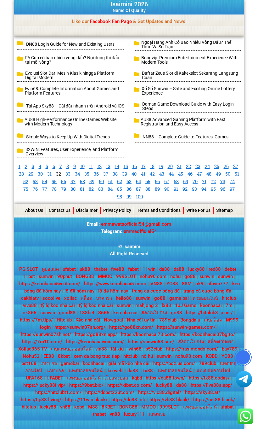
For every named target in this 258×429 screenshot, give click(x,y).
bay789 (230, 349)
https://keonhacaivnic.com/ (95, 342)
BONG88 (85, 276)
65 (147, 181)
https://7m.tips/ (36, 320)
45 (180, 174)
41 (143, 174)
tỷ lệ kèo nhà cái (58, 305)
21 (179, 166)
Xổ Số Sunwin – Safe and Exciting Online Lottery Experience (188, 91)
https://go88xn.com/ (131, 327)
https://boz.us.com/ (174, 363)
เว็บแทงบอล (116, 378)
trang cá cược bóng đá (156, 291)
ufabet (69, 269)
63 (129, 181)
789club (168, 320)
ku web (115, 371)
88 (147, 189)
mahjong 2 (146, 305)
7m (229, 305)
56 (63, 181)
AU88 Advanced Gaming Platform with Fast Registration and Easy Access (183, 121)
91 (176, 189)
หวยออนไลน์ (205, 298)
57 (73, 181)
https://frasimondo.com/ (192, 349)
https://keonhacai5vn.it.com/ (49, 284)
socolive (51, 298)
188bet (86, 313)
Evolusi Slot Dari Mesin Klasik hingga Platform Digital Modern (69, 75)
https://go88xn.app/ (96, 334)
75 (25, 189)
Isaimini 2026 (129, 4)
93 (194, 189)
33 (67, 174)
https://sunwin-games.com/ (186, 327)
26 (226, 166)
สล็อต (86, 298)
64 (138, 181)
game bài (179, 298)
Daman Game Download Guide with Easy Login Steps (188, 106)
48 (208, 174)
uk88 (85, 269)
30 (40, 174)
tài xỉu (117, 349)
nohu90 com (153, 276)
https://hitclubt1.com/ (58, 392)
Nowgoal (113, 320)
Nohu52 (31, 356)
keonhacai (211, 305)
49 (218, 174)
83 (100, 189)
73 (222, 181)
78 (54, 189)
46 (190, 174)
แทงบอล (48, 363)
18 (152, 166)
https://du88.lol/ (128, 400)
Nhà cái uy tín (141, 320)
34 (77, 174)
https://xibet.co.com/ (129, 385)
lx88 (166, 305)
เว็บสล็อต (213, 320)
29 (30, 174)
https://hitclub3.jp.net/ (209, 313)
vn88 (65, 407)
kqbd (137, 378)
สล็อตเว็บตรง (154, 313)
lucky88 (196, 269)
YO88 (172, 284)
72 (213, 181)
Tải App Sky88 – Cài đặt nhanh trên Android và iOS (75, 105)
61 (110, 181)
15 (126, 166)
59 (91, 181)
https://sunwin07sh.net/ (46, 334)
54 (44, 181)
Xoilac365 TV (32, 349)
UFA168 (34, 378)
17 (143, 166)
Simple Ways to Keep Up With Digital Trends (68, 136)
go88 (190, 276)
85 (119, 189)
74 (232, 181)
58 (82, 181)
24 (207, 166)
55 (54, 181)
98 (119, 197)
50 (227, 174)
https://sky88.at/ (202, 392)
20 (170, 166)
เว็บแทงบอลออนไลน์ (71, 349)
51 (237, 174)
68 (176, 181)
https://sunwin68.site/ (151, 342)
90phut (64, 276)
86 (129, 189)
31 (49, 174)
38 (115, 174)
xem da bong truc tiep (97, 356)
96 (222, 189)
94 (203, 189)
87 (138, 189)
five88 (117, 269)
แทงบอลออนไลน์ (86, 371)
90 (166, 189)
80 (73, 189)
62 (119, 181)
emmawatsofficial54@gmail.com (136, 224)
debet (230, 269)
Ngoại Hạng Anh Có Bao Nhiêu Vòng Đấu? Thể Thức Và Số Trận (186, 44)
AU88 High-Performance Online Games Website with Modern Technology (70, 121)
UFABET (55, 378)
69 (185, 181)
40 (134, 174)
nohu (175, 276)
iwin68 (134, 349)
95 (213, 189)
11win (149, 269)
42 (152, 174)
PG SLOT (28, 269)
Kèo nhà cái (88, 320)
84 (110, 189)
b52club (153, 349)
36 (96, 174)
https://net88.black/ (214, 400)
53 (35, 181)
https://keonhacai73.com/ (148, 334)
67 (166, 181)
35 (86, 174)
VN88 (156, 284)
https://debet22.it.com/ (109, 392)
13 (108, 166)
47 (199, 174)
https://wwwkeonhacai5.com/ (115, 284)
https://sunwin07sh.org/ (79, 327)
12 (99, 166)
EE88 (48, 356)
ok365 (29, 313)
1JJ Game (185, 305)
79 (63, 189)
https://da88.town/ (165, 378)
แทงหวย (157, 414)
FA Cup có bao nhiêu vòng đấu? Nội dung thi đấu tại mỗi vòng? (72, 60)
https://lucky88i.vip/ (44, 385)
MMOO (105, 276)
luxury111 (134, 414)
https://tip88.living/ (41, 400)
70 (195, 181)
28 (21, 174)
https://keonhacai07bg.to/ (207, 334)
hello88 (124, 298)
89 (157, 189)
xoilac (70, 298)
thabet (100, 269)
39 (124, 174)
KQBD (212, 356)
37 (105, 174)
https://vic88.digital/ (159, 392)
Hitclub (64, 320)
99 (129, 197)
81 (82, 189)
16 (134, 166)
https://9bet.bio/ (86, 385)
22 (188, 166)
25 (216, 166)
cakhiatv (30, 298)
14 (117, 166)
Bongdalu (190, 320)
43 (161, 174)
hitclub (229, 298)
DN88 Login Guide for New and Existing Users (70, 44)
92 (185, 189)
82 (91, 189)
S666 (103, 313)
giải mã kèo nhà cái (128, 363)
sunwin (46, 276)
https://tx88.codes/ (209, 378)
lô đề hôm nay (79, 291)
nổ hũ (147, 356)
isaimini (131, 246)
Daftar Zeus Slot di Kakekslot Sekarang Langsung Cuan (190, 75)
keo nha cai (125, 313)
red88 (215, 269)
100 (139, 197)
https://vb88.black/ (169, 400)
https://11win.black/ (86, 400)
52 (25, 181)
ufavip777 (217, 284)
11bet (29, 276)
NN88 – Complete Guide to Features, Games (186, 136)
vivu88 (30, 305)
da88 (164, 269)
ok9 (199, 284)
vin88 (101, 349)
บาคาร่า (104, 298)
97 (232, 189)
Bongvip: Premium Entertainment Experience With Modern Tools (189, 60)
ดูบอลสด (50, 269)
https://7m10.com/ (42, 342)
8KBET (108, 407)
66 (157, 181)
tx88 (148, 371)
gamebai (70, 363)
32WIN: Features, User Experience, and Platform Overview (71, 151)
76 (35, 189)
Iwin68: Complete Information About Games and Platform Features (72, 91)
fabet (133, 269)
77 (44, 189)
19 (161, 166)
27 (235, 166)
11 (91, 166)
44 (171, 174)
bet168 (28, 363)
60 (101, 181)
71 (204, 181)
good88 (67, 313)
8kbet (64, 356)
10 (82, 166)
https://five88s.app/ (211, 385)
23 (197, 166)
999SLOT (126, 276)
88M (187, 284)
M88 (93, 407)
